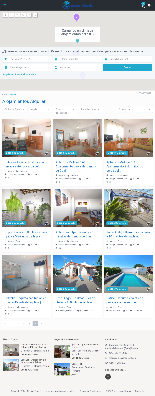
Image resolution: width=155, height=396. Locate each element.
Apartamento (21, 171)
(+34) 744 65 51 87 (118, 353)
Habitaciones (22, 307)
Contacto (139, 391)
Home (4, 94)
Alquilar (11, 171)
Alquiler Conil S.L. (117, 363)
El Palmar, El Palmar (66, 310)
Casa (18, 241)
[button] (76, 18)
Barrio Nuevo (114, 310)
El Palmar (44, 351)
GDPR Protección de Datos (118, 391)
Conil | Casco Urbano (16, 174)
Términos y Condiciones (90, 391)
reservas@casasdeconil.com (123, 358)
